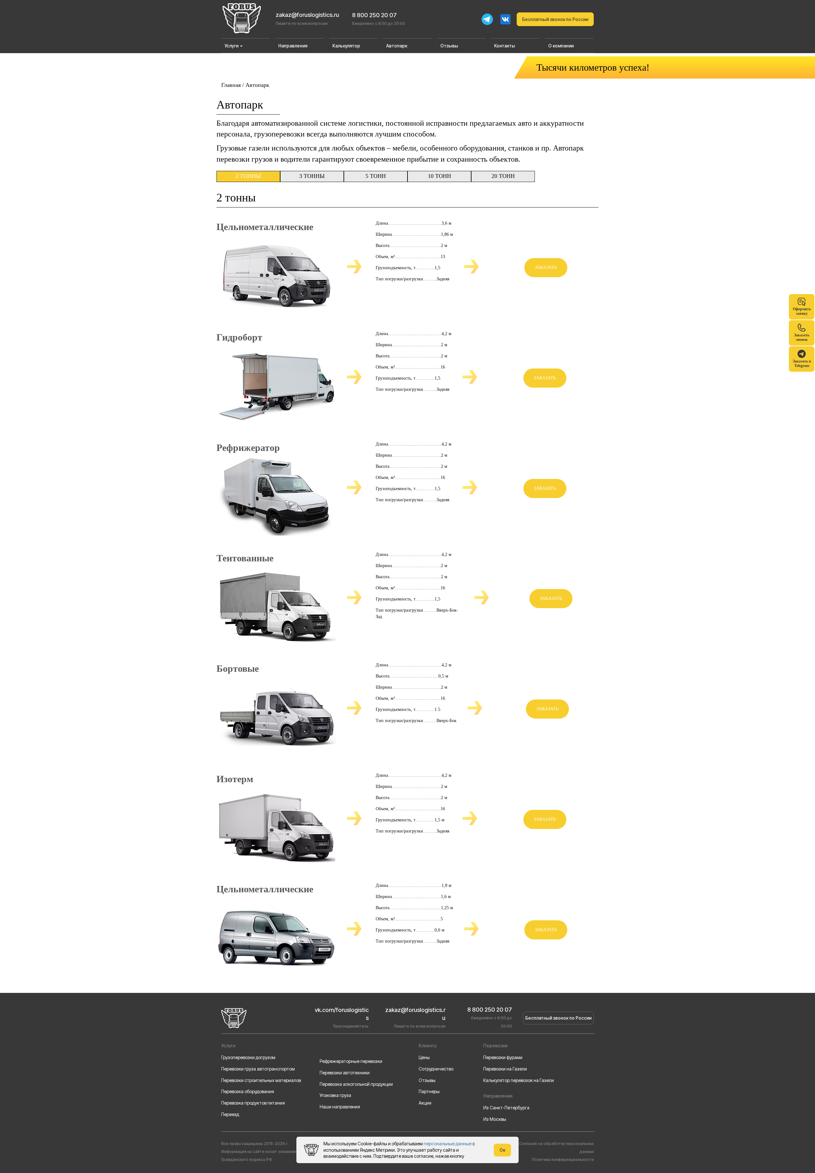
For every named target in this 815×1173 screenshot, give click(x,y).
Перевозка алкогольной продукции (356, 1084)
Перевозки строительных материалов (261, 1080)
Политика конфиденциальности (563, 1159)
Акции (425, 1103)
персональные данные (447, 1143)
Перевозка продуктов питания (253, 1103)
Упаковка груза (335, 1095)
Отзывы (427, 1080)
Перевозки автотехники (345, 1072)
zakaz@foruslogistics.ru (307, 14)
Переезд (230, 1114)
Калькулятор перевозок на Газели (518, 1080)
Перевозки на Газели (505, 1068)
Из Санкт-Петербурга (506, 1107)
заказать (546, 267)
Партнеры (429, 1091)
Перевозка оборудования (247, 1091)
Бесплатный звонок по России (555, 19)
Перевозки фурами (502, 1057)
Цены (424, 1057)
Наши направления (340, 1106)
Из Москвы (494, 1119)
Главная (231, 85)
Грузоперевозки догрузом (248, 1057)
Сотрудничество (436, 1068)
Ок (502, 1150)
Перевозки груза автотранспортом (258, 1068)
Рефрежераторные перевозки (351, 1061)
